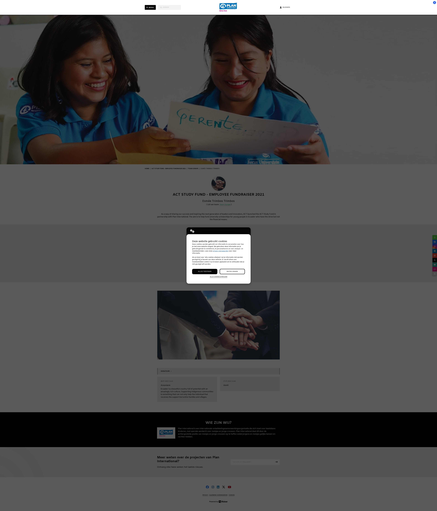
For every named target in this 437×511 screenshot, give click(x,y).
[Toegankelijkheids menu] (434, 2)
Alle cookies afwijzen (218, 277)
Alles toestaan (204, 271)
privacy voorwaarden (220, 251)
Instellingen (232, 271)
